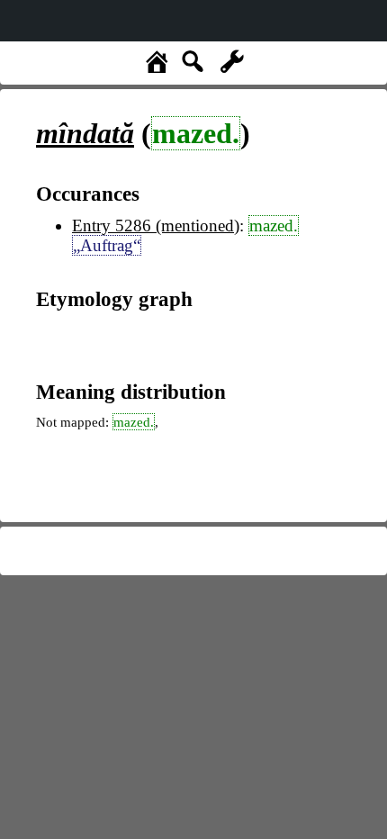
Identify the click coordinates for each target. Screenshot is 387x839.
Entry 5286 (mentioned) (155, 225)
